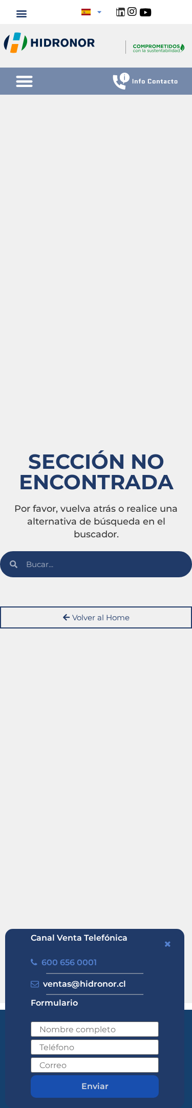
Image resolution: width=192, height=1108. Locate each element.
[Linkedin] (120, 12)
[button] (21, 13)
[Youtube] (145, 12)
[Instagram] (132, 12)
